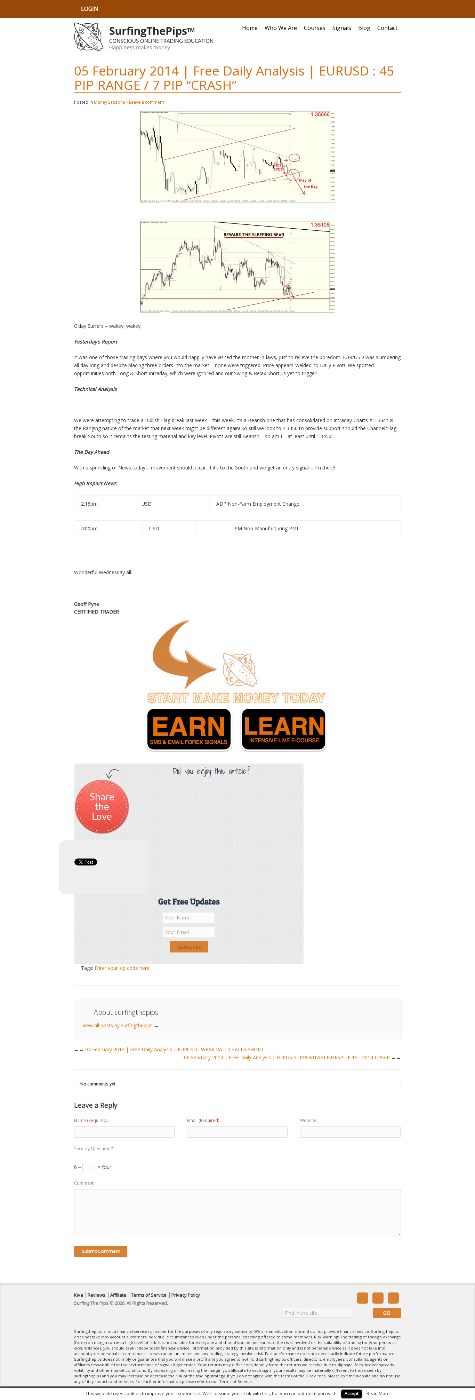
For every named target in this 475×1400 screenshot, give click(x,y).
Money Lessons (109, 102)
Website (308, 1120)
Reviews (96, 1295)
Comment (84, 1183)
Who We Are (281, 28)
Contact (387, 28)
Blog (364, 28)
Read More (378, 1393)
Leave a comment (146, 102)
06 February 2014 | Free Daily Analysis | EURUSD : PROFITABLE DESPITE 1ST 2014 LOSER (292, 1057)
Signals (341, 28)
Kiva (78, 1295)
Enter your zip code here (122, 968)
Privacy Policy (185, 1295)
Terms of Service (149, 1295)
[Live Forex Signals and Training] (143, 37)
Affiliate (118, 1295)
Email (203, 1120)
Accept (352, 1393)
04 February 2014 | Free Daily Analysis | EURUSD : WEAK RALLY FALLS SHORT (171, 1049)
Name (91, 1120)
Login (89, 9)
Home (250, 28)
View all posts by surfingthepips (120, 1025)
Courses (314, 28)
